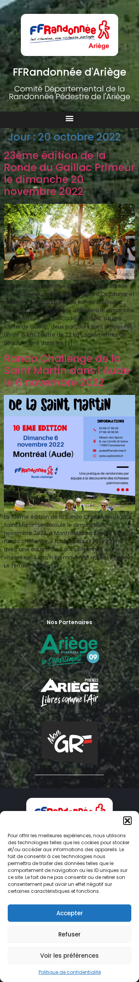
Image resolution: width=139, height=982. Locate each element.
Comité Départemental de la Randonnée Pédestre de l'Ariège (69, 92)
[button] (127, 821)
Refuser (69, 934)
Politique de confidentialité (70, 972)
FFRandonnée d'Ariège (69, 72)
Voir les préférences (69, 956)
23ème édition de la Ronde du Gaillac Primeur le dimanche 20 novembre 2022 (69, 174)
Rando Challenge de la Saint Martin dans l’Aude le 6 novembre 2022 (66, 370)
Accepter (69, 913)
